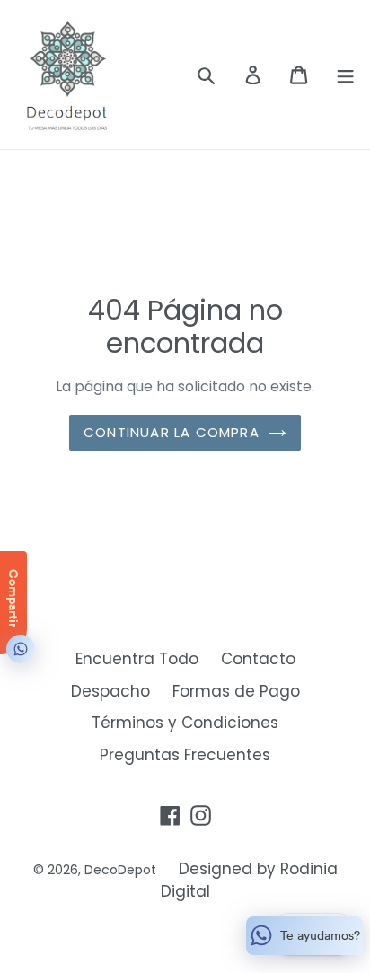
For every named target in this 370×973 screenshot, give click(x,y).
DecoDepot (120, 870)
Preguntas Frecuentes (185, 755)
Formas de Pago (236, 691)
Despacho (110, 691)
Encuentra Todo (136, 659)
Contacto (258, 659)
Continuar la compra (172, 432)
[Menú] (345, 74)
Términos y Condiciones (185, 722)
